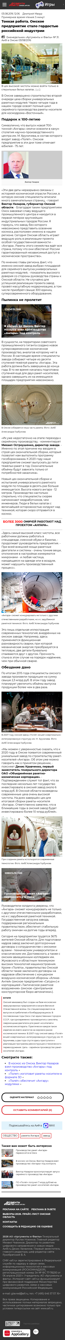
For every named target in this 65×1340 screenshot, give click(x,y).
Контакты (10, 1221)
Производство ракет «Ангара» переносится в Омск (31, 1151)
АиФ (38, 89)
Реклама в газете (43, 1209)
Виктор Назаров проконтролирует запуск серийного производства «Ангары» (38, 1173)
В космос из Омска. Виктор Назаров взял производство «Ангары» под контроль (32, 1067)
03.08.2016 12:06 (11, 13)
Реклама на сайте (16, 1209)
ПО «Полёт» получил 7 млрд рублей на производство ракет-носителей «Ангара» (37, 1183)
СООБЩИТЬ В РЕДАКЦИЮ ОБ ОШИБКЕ (27, 1226)
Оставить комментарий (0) (32, 1110)
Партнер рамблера (31, 1324)
